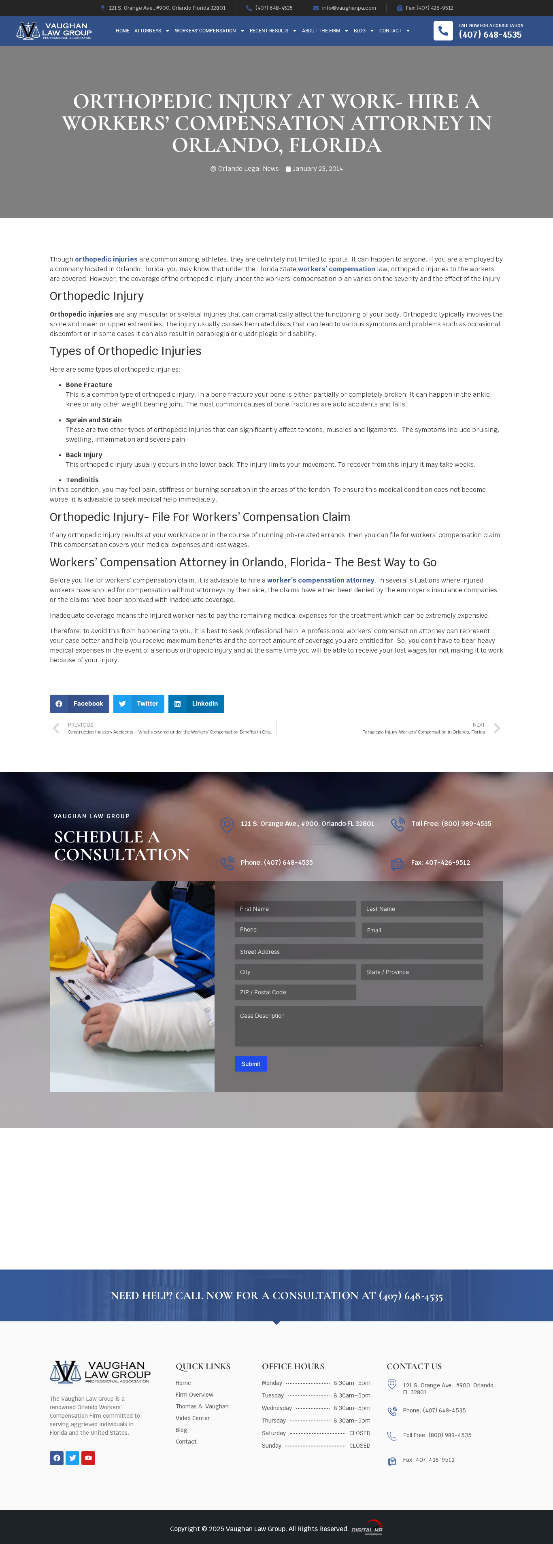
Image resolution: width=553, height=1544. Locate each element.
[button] (79, 704)
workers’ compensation (336, 269)
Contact (390, 31)
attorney (360, 580)
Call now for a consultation (491, 25)
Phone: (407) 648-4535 (277, 862)
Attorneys (147, 31)
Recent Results (269, 31)
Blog (360, 31)
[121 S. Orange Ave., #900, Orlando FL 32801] (227, 825)
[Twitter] (72, 1458)
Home (123, 31)
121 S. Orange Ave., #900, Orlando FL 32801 (307, 823)
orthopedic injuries (106, 259)
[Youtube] (88, 1458)
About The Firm (321, 31)
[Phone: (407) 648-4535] (227, 864)
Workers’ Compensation (205, 31)
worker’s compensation (306, 580)
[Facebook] (57, 1458)
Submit (251, 1063)
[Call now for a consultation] (443, 30)
